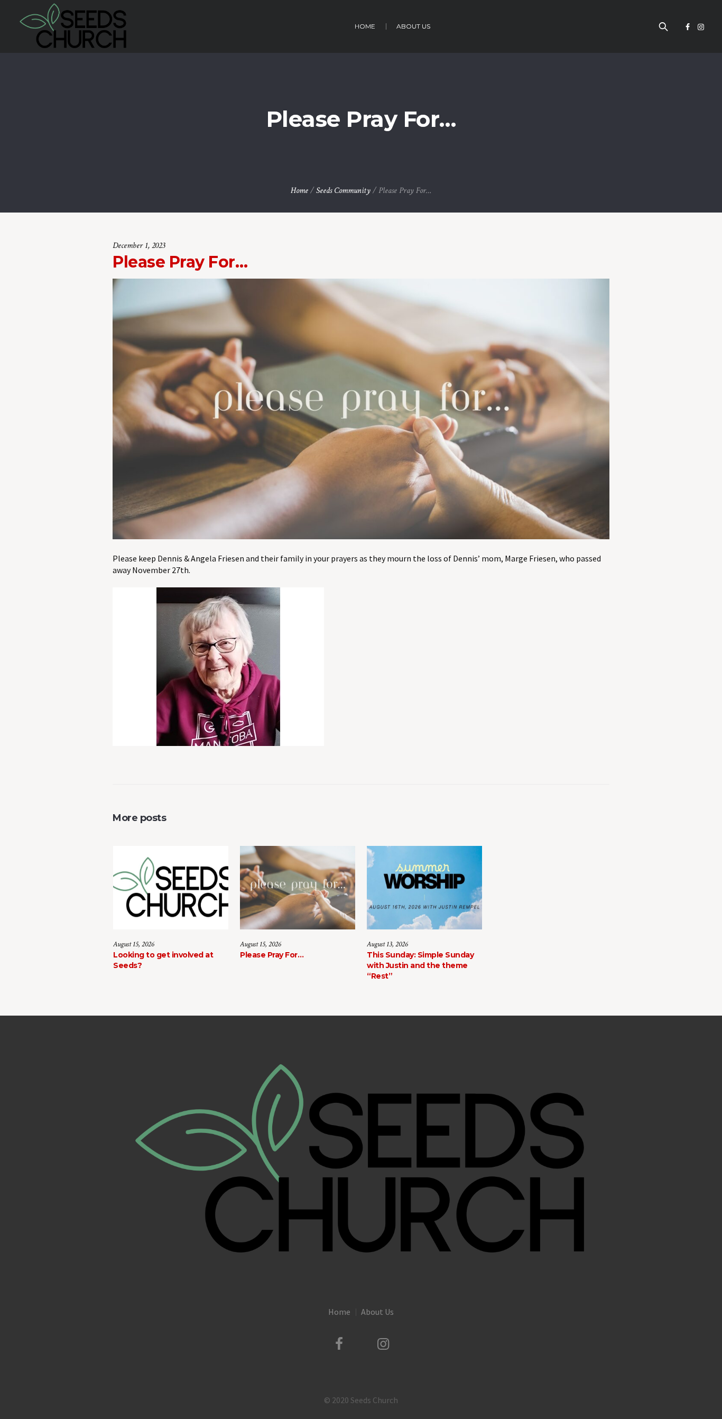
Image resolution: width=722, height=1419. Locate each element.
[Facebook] (687, 27)
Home (299, 190)
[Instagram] (701, 27)
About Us (377, 1311)
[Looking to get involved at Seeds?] (170, 887)
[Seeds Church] (361, 1160)
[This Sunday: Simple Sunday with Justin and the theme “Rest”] (424, 887)
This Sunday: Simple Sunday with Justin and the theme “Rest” (420, 965)
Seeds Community (343, 190)
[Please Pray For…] (361, 407)
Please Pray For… (271, 955)
